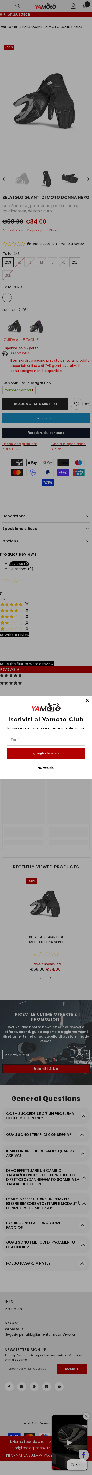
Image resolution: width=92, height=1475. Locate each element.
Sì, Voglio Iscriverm (46, 753)
